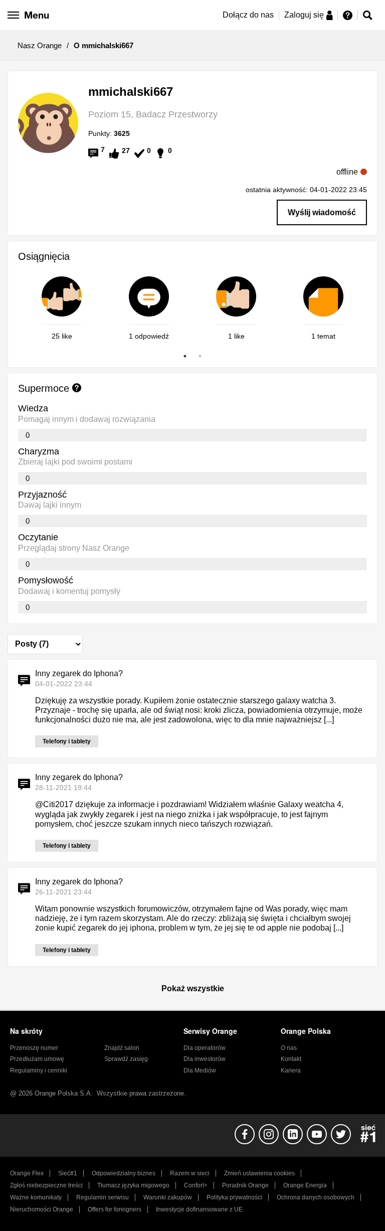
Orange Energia (305, 1185)
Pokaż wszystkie (192, 988)
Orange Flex (27, 1173)
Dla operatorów (204, 1047)
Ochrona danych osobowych (315, 1197)
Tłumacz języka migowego (133, 1185)
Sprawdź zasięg (126, 1058)
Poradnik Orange (245, 1185)
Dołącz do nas (248, 15)
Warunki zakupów (167, 1197)
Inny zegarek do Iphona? (79, 673)
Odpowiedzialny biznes (123, 1173)
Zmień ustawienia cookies (259, 1173)
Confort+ (196, 1185)
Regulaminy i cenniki (38, 1070)
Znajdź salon (121, 1047)
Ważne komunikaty (36, 1197)
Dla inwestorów (204, 1058)
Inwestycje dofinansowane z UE (199, 1209)
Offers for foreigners (114, 1209)
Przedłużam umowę (37, 1058)
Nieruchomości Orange (41, 1209)
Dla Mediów (199, 1070)
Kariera (291, 1070)
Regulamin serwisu (102, 1197)
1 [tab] (185, 356)
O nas (289, 1047)
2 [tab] (200, 356)
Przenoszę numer (34, 1047)
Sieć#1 (67, 1173)
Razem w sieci (190, 1173)
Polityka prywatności (234, 1197)
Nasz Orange (40, 45)
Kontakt (291, 1058)
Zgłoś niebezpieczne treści (46, 1185)
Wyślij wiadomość (322, 212)
